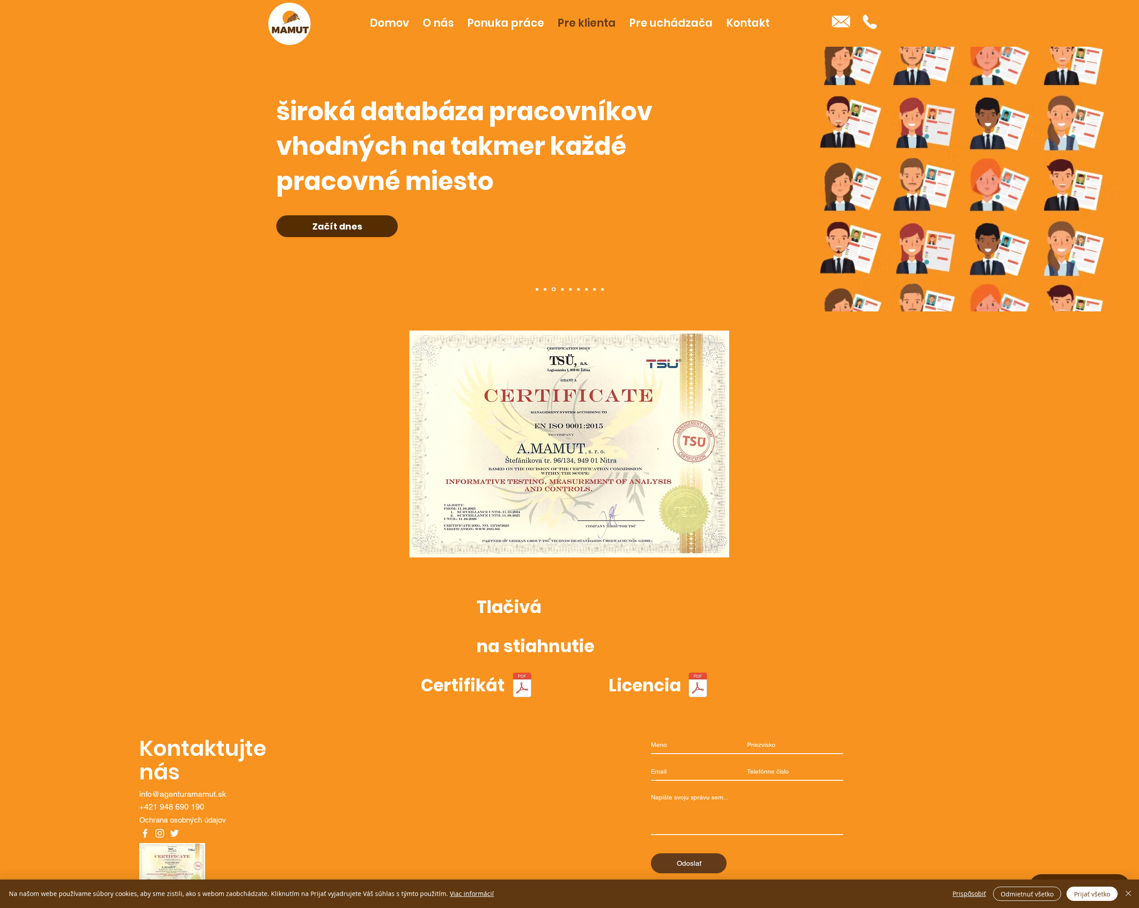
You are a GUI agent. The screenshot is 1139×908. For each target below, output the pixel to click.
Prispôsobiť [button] (969, 893)
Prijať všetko (1092, 894)
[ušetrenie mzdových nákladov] (578, 289)
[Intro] (537, 289)
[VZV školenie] (586, 289)
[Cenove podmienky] (545, 289)
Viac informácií (472, 893)
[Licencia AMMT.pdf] (697, 686)
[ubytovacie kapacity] (594, 289)
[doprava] (602, 289)
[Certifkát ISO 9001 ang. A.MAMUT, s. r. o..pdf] (522, 686)
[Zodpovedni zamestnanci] (562, 289)
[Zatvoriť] (1128, 894)
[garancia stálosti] (570, 289)
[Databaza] (553, 289)
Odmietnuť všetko (1027, 894)
